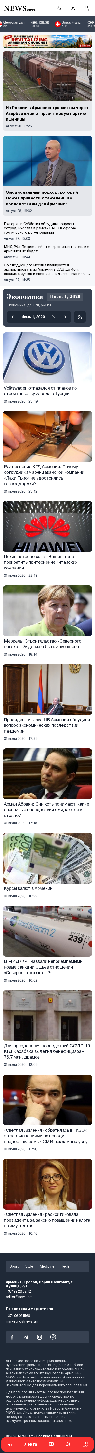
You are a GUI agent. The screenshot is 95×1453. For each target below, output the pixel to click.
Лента (30, 1444)
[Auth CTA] (86, 8)
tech (65, 1266)
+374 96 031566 (18, 1316)
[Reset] (53, 317)
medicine (47, 1266)
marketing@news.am (22, 1321)
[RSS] (80, 317)
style (29, 1266)
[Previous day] (13, 317)
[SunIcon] (73, 8)
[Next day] (65, 317)
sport (14, 1266)
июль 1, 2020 (33, 317)
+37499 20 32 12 (18, 1292)
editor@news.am (19, 1297)
